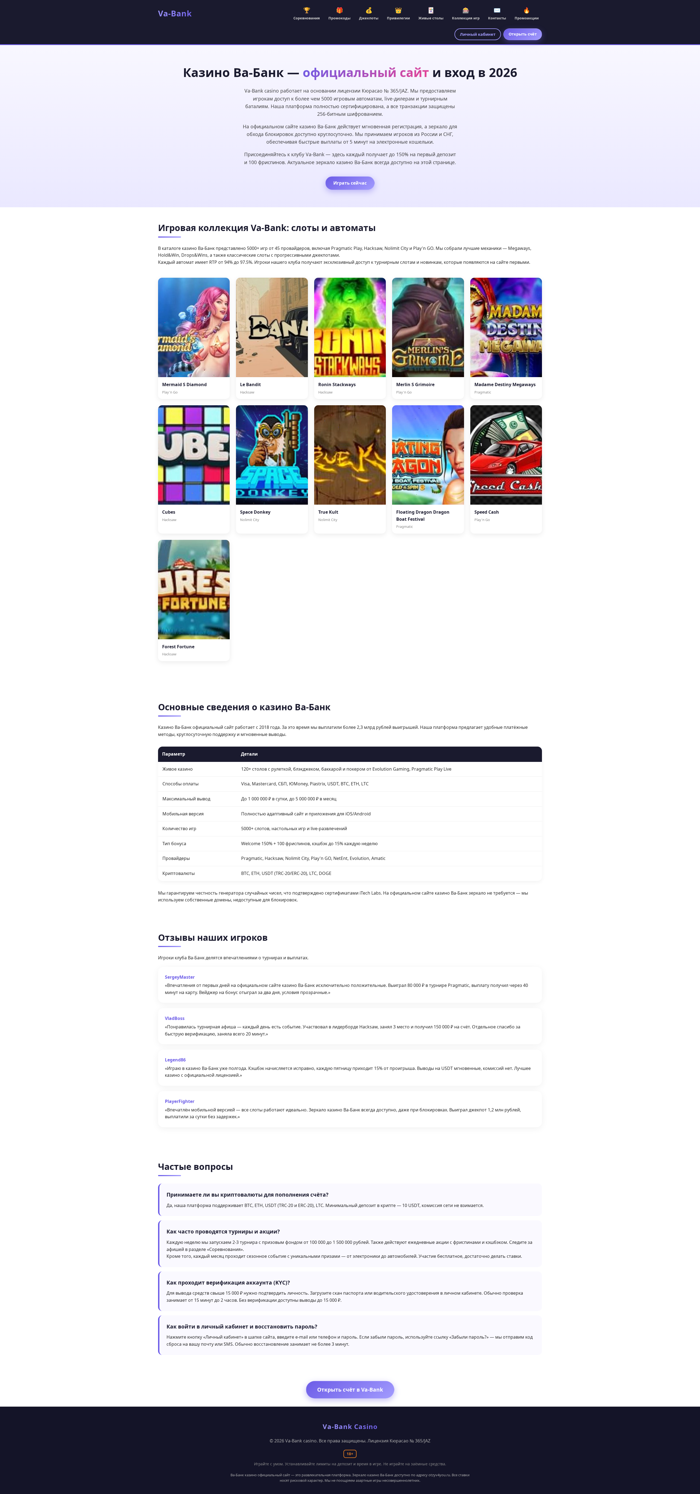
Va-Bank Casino (350, 1426)
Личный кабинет (477, 34)
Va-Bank (175, 13)
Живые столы (431, 13)
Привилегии (398, 13)
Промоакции (527, 13)
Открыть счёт (523, 34)
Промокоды (339, 13)
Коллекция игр (466, 13)
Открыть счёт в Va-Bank (350, 1389)
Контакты (497, 13)
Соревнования (306, 13)
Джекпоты (368, 13)
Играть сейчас (350, 183)
